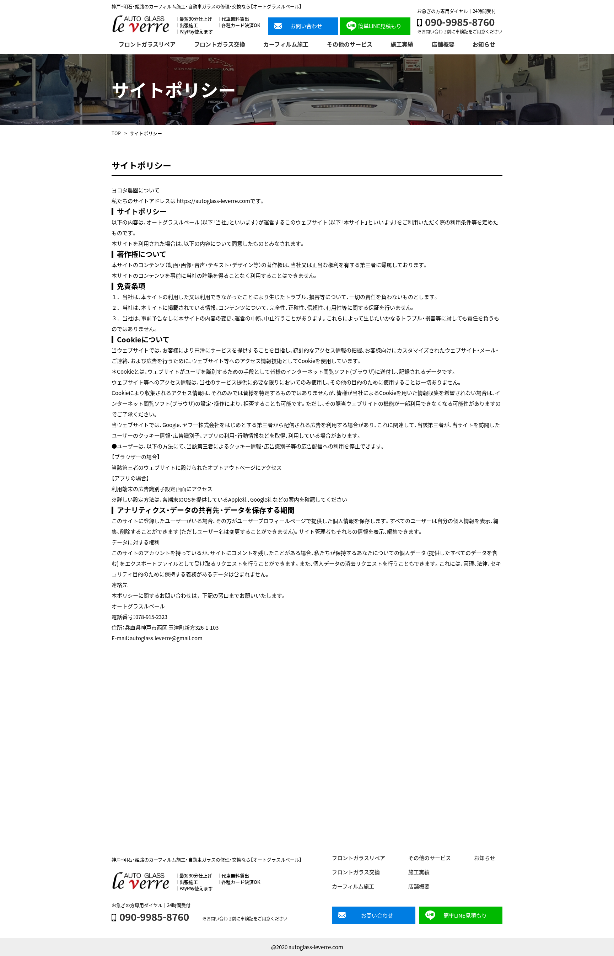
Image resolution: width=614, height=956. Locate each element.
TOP (116, 133)
